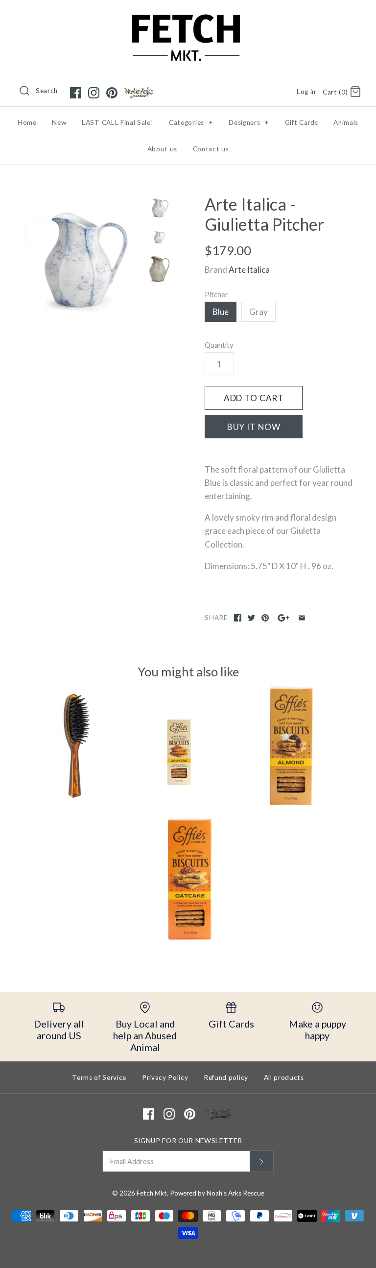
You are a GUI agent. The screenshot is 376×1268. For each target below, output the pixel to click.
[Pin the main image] (265, 618)
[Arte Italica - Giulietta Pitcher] (81, 256)
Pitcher (216, 294)
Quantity (219, 344)
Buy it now (254, 427)
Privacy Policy (165, 1077)
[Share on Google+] (283, 618)
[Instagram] (93, 92)
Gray (258, 312)
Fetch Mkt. (152, 1193)
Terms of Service (99, 1077)
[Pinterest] (112, 92)
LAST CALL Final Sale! (117, 122)
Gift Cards (301, 122)
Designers (249, 122)
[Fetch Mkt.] (188, 16)
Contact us (211, 149)
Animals (345, 122)
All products (284, 1077)
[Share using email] (302, 618)
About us (162, 149)
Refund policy (226, 1077)
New (59, 122)
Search (47, 91)
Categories (191, 122)
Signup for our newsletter (188, 1141)
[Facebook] (75, 92)
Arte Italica (249, 269)
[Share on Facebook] (237, 618)
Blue (220, 312)
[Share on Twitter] (251, 618)
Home (27, 122)
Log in (306, 92)
